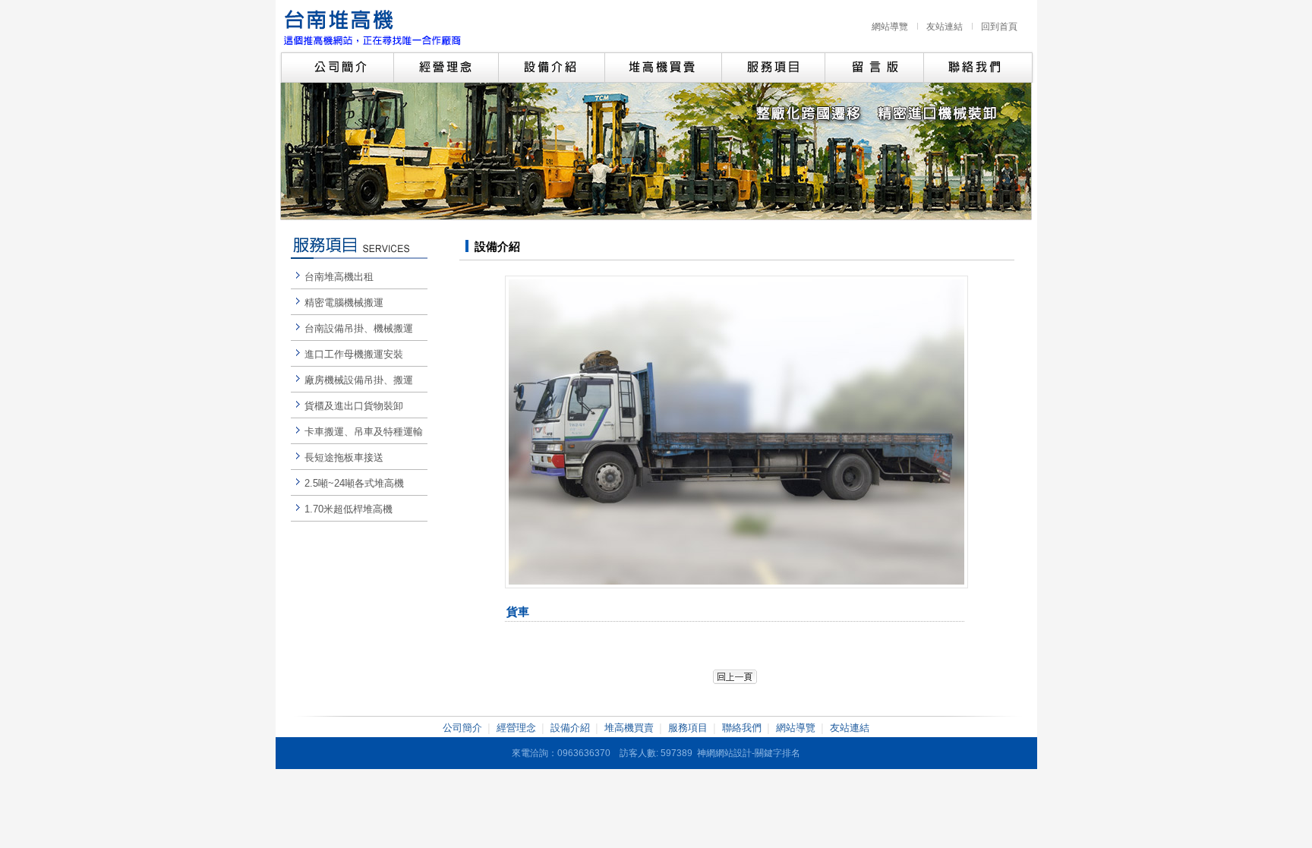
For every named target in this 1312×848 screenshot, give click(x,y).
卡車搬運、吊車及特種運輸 (363, 431)
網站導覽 (890, 26)
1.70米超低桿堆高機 (348, 509)
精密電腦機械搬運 (343, 302)
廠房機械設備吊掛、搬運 (358, 380)
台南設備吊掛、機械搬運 (358, 328)
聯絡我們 (742, 727)
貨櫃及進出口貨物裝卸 (353, 405)
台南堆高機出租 (339, 276)
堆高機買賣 (629, 727)
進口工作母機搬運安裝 (353, 354)
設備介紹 (570, 727)
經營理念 (516, 727)
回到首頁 (999, 26)
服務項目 (688, 727)
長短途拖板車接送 (343, 457)
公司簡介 (462, 727)
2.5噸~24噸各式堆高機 (354, 483)
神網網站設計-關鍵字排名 (748, 753)
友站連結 (944, 26)
